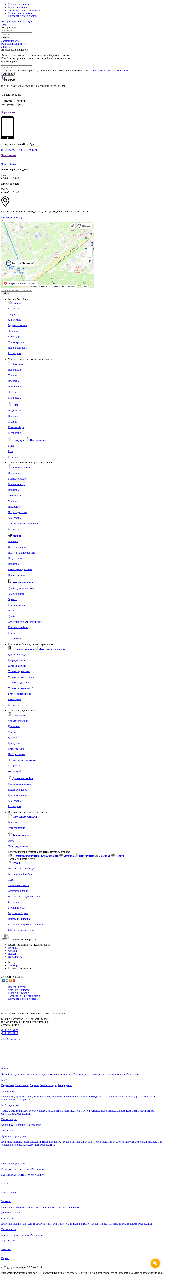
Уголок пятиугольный (20, 688)
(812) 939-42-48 (29, 149)
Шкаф (11, 633)
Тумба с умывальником (21, 588)
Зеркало (12, 599)
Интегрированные (18, 547)
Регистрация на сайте (13, 43)
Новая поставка (17, 575)
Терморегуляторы (18, 846)
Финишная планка (18, 885)
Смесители (7, 1218)
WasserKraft (14, 771)
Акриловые (14, 319)
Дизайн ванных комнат (21, 13)
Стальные (13, 331)
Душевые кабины (11, 1212)
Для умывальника (18, 720)
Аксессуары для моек (20, 569)
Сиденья (12, 392)
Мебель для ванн (10, 1105)
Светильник (15, 638)
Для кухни (14, 743)
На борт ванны (16, 754)
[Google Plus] (14, 980)
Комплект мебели (18, 627)
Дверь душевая (16, 660)
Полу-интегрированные (21, 552)
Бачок (11, 445)
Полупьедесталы (17, 512)
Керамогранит (9, 1240)
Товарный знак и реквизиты (24, 10)
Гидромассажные (17, 325)
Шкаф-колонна (16, 605)
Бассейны (13, 308)
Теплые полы (8, 1229)
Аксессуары (14, 336)
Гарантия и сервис (18, 7)
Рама (10, 451)
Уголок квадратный (19, 682)
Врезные (13, 541)
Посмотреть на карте (13, 217)
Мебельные (14, 495)
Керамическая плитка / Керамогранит (22, 1174)
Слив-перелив (16, 342)
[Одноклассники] (10, 980)
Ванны (5, 1068)
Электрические (16, 827)
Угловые (12, 375)
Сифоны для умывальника (23, 523)
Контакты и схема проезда (23, 15)
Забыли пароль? (10, 40)
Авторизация (9, 21)
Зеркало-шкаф (16, 593)
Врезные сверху (17, 478)
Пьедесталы (14, 506)
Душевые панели (17, 795)
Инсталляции (9, 1119)
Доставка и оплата (18, 4)
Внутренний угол (18, 913)
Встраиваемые (16, 748)
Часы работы (8, 155)
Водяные (13, 822)
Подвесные (14, 380)
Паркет (12, 953)
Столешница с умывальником (25, 621)
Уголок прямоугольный (21, 677)
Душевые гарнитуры (19, 784)
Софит (11, 879)
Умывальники (9, 1091)
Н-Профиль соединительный (24, 896)
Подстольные (15, 558)
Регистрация (25, 21)
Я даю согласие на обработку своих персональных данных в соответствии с (66, 70)
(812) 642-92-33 (9, 149)
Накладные (14, 489)
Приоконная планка (19, 918)
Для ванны (14, 726)
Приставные (15, 386)
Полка (11, 610)
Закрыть (6, 24)
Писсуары (7, 1130)
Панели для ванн (17, 347)
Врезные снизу (16, 484)
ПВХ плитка (15, 956)
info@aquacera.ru (10, 1039)
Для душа (13, 737)
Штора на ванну (17, 665)
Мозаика (13, 947)
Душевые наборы (18, 789)
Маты (11, 840)
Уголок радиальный (19, 671)
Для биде (13, 732)
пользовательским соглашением (110, 70)
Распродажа (14, 353)
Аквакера (13, 965)
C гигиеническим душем (22, 760)
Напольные (14, 369)
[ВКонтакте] (3, 980)
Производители (17, 987)
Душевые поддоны (18, 654)
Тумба (11, 616)
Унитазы (6, 1201)
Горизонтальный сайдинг (22, 868)
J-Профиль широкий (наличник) (26, 924)
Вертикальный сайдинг (21, 874)
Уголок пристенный (19, 693)
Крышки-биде (16, 427)
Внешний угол (16, 907)
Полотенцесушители (13, 1163)
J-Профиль (14, 902)
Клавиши (13, 457)
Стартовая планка (18, 890)
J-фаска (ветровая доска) (21, 930)
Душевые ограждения (13, 1136)
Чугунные (13, 314)
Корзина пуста (9, 112)
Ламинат (13, 950)
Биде (4, 1079)
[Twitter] (7, 980)
